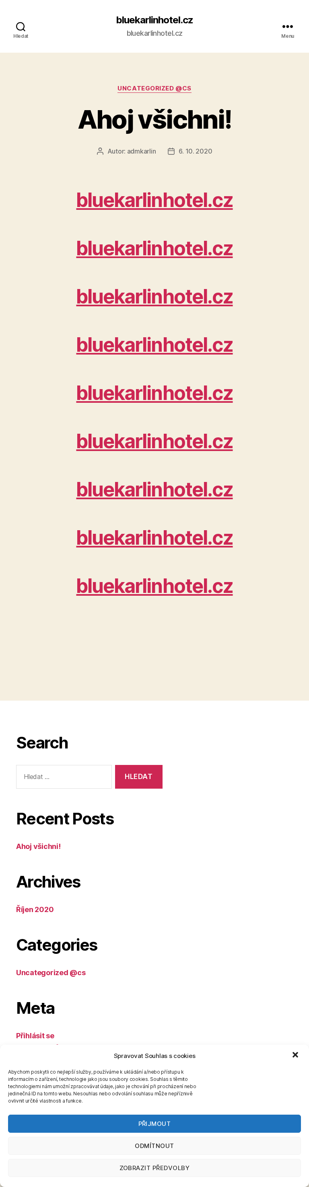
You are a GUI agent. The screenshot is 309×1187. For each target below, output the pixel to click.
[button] (296, 1055)
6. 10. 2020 (195, 151)
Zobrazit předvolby (154, 1168)
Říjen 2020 (35, 909)
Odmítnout (154, 1146)
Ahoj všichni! (154, 119)
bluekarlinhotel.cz (154, 20)
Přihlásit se (35, 1035)
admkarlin (141, 151)
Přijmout (154, 1124)
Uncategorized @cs (154, 88)
